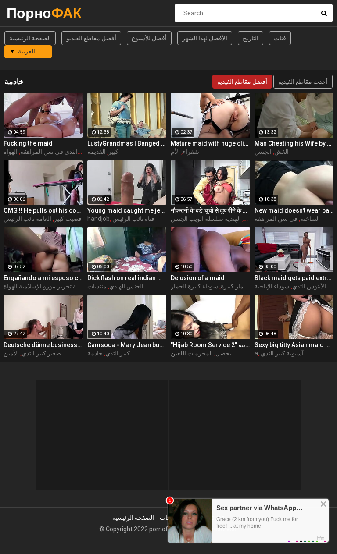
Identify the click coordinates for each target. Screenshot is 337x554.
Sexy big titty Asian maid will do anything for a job (294, 344)
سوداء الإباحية (272, 286)
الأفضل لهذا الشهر (204, 38)
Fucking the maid (28, 143)
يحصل (223, 353)
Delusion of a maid (198, 277)
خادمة (95, 353)
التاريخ (250, 38)
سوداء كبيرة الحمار (194, 286)
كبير (113, 151)
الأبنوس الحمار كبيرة (246, 286)
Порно (30, 12)
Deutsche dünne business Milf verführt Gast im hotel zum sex (43, 344)
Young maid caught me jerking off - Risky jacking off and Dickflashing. (127, 210)
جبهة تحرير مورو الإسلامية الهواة (44, 286)
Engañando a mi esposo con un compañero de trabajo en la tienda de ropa (43, 277)
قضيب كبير (68, 218)
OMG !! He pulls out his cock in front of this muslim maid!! (43, 210)
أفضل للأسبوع (149, 38)
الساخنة (310, 218)
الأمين (11, 353)
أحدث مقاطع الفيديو (303, 81)
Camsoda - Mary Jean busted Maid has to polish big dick (127, 344)
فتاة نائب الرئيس (133, 218)
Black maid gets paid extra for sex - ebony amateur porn (294, 277)
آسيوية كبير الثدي (282, 353)
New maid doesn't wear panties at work (294, 210)
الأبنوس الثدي (309, 286)
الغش (281, 151)
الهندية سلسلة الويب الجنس (206, 218)
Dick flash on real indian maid (127, 277)
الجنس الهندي (126, 286)
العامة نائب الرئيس (27, 218)
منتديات (97, 286)
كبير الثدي (117, 353)
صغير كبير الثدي (41, 353)
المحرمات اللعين (192, 353)
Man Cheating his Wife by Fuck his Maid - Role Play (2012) (294, 143)
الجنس (263, 151)
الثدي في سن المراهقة (49, 151)
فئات (280, 38)
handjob (98, 218)
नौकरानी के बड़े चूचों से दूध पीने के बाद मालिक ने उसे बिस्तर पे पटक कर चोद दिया (210, 210)
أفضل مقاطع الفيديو (91, 38)
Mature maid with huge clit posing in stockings (210, 143)
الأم (175, 151)
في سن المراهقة (276, 218)
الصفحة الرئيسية (30, 38)
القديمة (96, 151)
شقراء (191, 151)
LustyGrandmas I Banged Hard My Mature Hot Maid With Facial (127, 143)
